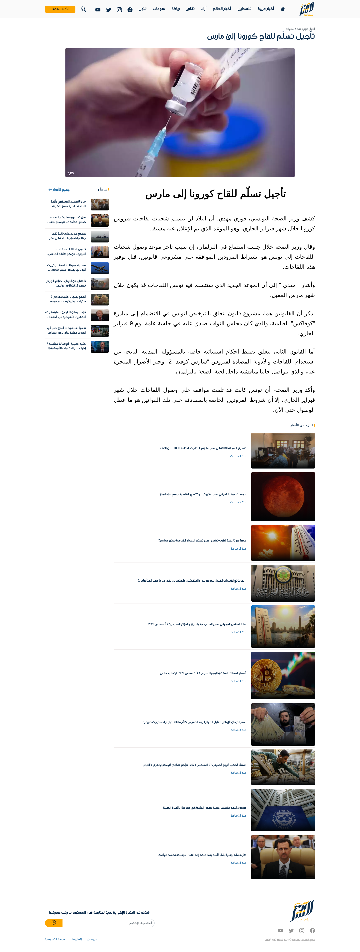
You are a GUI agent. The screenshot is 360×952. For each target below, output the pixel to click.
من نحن (92, 939)
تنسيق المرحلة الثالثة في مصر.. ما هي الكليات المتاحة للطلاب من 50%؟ (203, 448)
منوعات (159, 9)
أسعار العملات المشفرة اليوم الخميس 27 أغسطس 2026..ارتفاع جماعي (203, 673)
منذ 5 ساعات (238, 502)
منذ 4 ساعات (238, 456)
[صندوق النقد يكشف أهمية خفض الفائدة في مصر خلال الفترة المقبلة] (283, 809)
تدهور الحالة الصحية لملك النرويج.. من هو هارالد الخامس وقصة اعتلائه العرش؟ (67, 254)
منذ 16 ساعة (238, 815)
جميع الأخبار (61, 190)
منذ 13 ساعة (238, 588)
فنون (142, 9)
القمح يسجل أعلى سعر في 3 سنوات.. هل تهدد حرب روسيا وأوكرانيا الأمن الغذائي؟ (67, 301)
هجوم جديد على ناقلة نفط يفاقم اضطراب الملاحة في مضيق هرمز (66, 238)
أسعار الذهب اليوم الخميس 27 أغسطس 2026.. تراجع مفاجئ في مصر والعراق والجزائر (194, 765)
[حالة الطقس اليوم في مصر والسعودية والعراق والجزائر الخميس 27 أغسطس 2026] (283, 626)
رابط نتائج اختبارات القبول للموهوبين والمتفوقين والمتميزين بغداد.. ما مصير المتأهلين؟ (191, 580)
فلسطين (244, 9)
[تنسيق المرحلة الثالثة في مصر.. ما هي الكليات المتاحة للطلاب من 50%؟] (283, 450)
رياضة (176, 9)
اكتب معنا (60, 9)
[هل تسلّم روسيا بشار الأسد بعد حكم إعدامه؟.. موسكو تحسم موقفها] (283, 857)
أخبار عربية (266, 9)
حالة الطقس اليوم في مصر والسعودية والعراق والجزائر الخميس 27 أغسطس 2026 (197, 624)
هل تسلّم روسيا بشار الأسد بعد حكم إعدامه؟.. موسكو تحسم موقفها (202, 855)
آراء (203, 9)
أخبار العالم (222, 9)
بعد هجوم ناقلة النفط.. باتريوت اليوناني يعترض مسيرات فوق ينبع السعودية (66, 270)
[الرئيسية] (306, 8)
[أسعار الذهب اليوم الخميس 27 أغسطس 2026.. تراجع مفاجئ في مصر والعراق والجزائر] (283, 767)
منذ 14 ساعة (238, 632)
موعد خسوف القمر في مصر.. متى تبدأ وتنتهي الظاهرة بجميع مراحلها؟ (202, 494)
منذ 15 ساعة (238, 730)
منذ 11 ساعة (238, 548)
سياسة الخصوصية (55, 939)
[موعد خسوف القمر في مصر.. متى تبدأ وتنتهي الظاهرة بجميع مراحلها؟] (283, 496)
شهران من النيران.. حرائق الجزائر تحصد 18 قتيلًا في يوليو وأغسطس (66, 286)
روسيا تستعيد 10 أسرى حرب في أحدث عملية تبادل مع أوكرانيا (66, 330)
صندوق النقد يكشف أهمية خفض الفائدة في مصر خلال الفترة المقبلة (204, 807)
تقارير (190, 9)
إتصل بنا (77, 939)
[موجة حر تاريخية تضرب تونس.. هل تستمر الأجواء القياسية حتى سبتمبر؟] (283, 542)
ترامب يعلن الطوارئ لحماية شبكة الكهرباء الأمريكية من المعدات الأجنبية (65, 317)
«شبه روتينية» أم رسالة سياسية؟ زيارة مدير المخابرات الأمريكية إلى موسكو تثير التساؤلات (66, 348)
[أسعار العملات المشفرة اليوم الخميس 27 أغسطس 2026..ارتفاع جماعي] (283, 675)
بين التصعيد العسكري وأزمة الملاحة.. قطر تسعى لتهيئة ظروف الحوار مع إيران (68, 206)
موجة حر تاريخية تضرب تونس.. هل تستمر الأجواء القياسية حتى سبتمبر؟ (202, 540)
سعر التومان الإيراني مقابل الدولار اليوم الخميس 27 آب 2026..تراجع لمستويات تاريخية (194, 722)
